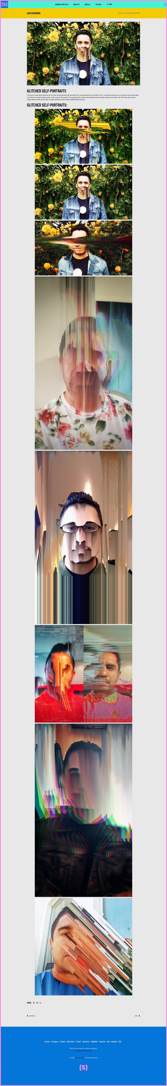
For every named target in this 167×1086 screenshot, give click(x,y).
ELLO (101, 95)
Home (120, 13)
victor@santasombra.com (83, 1051)
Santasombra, (79, 1058)
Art (124, 13)
